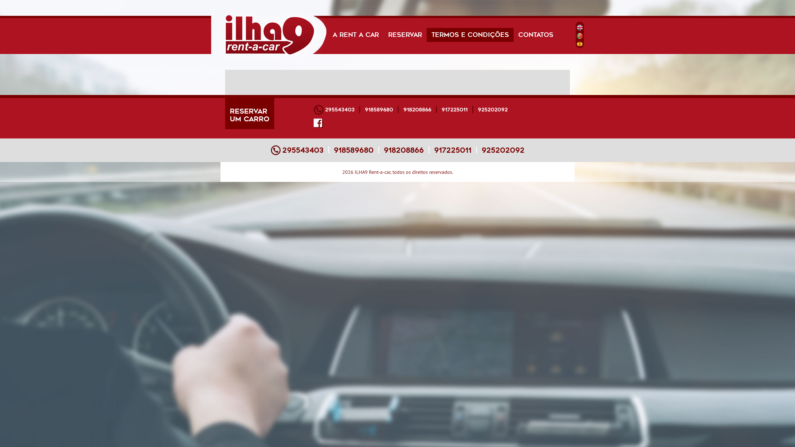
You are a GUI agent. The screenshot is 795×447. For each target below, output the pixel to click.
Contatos (535, 34)
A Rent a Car (356, 34)
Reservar (405, 34)
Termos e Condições (472, 34)
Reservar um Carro (250, 115)
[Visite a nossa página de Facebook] (318, 123)
